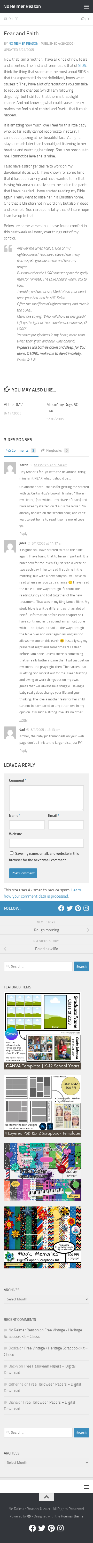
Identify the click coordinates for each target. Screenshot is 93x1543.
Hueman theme (72, 1516)
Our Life (11, 19)
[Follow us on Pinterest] (78, 908)
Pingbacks (57, 450)
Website (15, 834)
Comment (18, 780)
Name (15, 815)
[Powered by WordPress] (29, 1516)
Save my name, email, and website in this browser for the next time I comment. (44, 856)
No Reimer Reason (22, 6)
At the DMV (13, 404)
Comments (23, 450)
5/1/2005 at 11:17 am (47, 543)
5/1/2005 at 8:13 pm (45, 730)
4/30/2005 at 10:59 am (50, 465)
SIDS (82, 65)
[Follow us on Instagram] (86, 908)
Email (53, 815)
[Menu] (86, 6)
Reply (23, 533)
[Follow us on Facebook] (61, 908)
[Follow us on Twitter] (69, 908)
